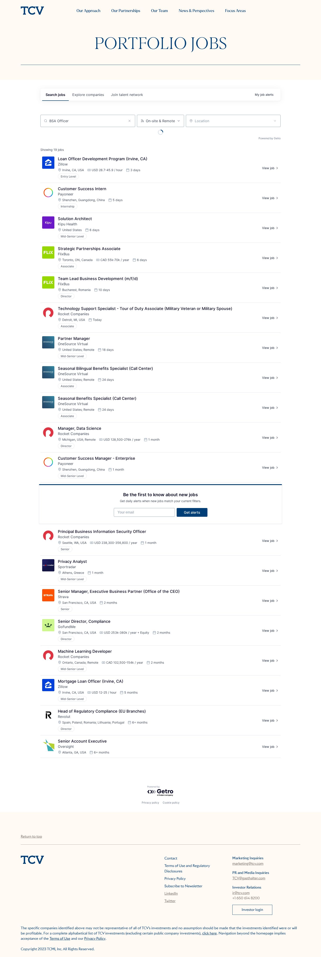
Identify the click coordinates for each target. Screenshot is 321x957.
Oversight (66, 746)
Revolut (64, 716)
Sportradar (67, 567)
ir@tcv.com (241, 893)
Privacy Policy (175, 878)
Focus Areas (235, 11)
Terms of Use (60, 938)
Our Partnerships (125, 11)
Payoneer (65, 194)
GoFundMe (67, 627)
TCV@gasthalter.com (248, 878)
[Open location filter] (275, 121)
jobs (55, 94)
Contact (170, 858)
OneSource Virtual (73, 344)
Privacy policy (150, 802)
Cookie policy (171, 802)
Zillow (63, 164)
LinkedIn (171, 893)
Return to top (31, 836)
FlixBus (63, 254)
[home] (32, 11)
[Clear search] (129, 121)
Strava (63, 597)
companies (88, 94)
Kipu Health (67, 224)
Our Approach (88, 11)
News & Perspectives (196, 11)
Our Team (159, 11)
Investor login (252, 909)
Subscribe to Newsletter (183, 886)
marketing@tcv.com (247, 863)
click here (209, 933)
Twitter (170, 901)
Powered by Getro (270, 138)
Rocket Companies (73, 314)
